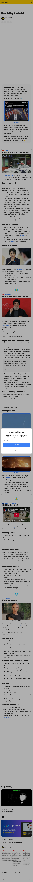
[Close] (29, 431)
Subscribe (16, 444)
